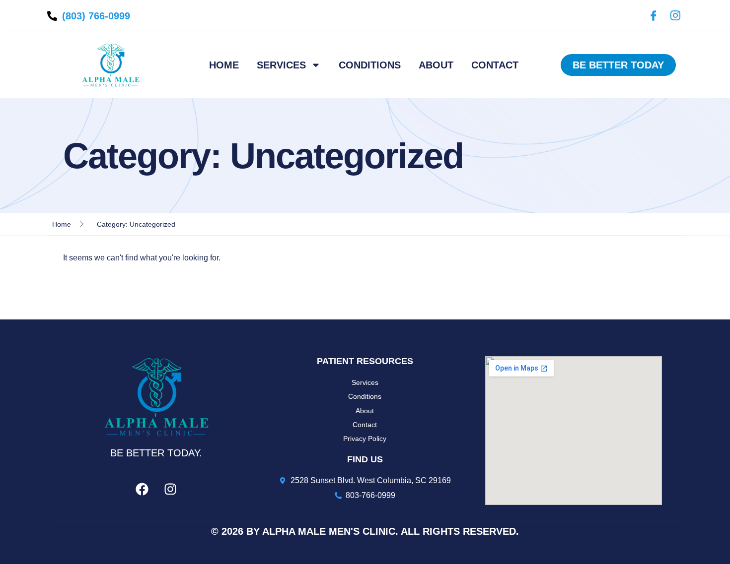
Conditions (370, 65)
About (436, 65)
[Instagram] (672, 15)
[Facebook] (651, 15)
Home (224, 65)
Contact (494, 65)
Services (281, 65)
